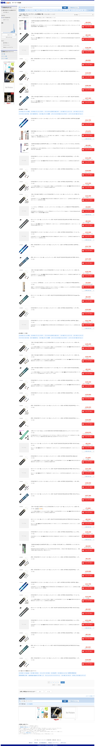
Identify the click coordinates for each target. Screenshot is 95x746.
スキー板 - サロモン (35, 673)
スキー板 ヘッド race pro (24, 673)
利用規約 (36, 742)
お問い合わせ (63, 742)
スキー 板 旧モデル (34, 113)
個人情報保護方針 (43, 742)
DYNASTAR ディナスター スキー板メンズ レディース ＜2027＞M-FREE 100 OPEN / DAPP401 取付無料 (55, 118)
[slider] (2, 32)
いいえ (48, 691)
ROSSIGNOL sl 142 (23, 675)
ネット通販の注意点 (27, 732)
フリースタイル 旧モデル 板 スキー (59, 10)
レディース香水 (4, 58)
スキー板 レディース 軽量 (44, 113)
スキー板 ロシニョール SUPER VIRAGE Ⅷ (67, 673)
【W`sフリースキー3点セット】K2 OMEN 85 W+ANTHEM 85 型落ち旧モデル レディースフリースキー (55, 430)
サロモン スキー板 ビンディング (78, 675)
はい (40, 691)
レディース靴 (4, 56)
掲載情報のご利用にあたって (25, 727)
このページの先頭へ (89, 696)
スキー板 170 (53, 673)
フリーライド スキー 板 (24, 113)
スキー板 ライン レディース (73, 10)
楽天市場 (6, 42)
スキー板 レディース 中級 (31, 10)
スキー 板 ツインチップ (85, 10)
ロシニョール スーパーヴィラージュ (52, 675)
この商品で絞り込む (87, 138)
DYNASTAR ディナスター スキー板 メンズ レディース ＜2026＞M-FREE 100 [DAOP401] (54, 58)
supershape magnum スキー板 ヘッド (36, 675)
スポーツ (6, 19)
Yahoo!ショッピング (8, 47)
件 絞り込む (9, 37)
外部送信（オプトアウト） (53, 742)
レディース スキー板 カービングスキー (59, 113)
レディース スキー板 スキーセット (76, 113)
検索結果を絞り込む (74, 7)
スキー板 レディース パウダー (44, 10)
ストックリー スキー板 (44, 673)
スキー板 (6, 12)
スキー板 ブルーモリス (66, 675)
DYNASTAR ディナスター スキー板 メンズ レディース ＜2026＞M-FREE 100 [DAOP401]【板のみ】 (54, 456)
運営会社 (31, 742)
